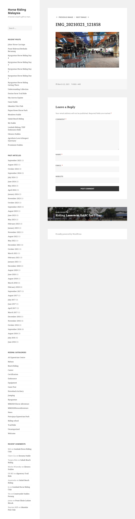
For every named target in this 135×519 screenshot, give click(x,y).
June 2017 (12, 304)
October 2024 (13, 169)
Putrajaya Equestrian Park (18, 416)
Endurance (12, 378)
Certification (13, 374)
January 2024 (13, 194)
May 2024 (12, 186)
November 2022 (14, 232)
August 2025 (13, 165)
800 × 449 (77, 84)
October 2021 (13, 249)
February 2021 (14, 257)
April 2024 (12, 190)
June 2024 (12, 181)
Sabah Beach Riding (16, 119)
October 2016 (13, 325)
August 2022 (13, 236)
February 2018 (14, 287)
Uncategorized (14, 429)
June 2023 (12, 215)
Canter (10, 370)
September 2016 (14, 329)
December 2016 (14, 316)
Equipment (12, 383)
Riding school (13, 421)
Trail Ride (12, 425)
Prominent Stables (15, 145)
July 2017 (11, 300)
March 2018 (12, 283)
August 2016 (13, 333)
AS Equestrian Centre (16, 357)
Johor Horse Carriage (16, 44)
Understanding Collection (18, 89)
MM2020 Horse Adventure (18, 404)
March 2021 (12, 253)
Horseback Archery (16, 391)
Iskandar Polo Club (15, 106)
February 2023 (14, 224)
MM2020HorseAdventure (18, 408)
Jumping (11, 395)
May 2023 (12, 219)
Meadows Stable (14, 114)
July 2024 (11, 177)
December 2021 (14, 245)
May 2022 (12, 241)
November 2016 (14, 321)
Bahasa (11, 362)
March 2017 (12, 312)
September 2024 (14, 173)
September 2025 (14, 160)
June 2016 (12, 342)
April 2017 (12, 308)
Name (59, 154)
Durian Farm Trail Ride (17, 93)
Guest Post (12, 387)
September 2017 (14, 291)
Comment (61, 119)
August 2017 (13, 295)
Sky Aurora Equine (15, 98)
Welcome (11, 433)
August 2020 (13, 270)
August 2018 (13, 278)
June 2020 (12, 274)
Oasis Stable (13, 102)
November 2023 (14, 198)
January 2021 (13, 262)
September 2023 (14, 207)
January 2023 (13, 228)
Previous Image (66, 17)
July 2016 (11, 338)
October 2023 (13, 203)
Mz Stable (12, 123)
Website (59, 176)
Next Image (81, 17)
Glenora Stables (14, 134)
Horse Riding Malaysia (17, 11)
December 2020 (14, 266)
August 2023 (13, 211)
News (10, 412)
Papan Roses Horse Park (17, 110)
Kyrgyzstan (12, 400)
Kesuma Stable (25, 456)
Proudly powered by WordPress (68, 234)
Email (59, 165)
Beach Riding (13, 366)
